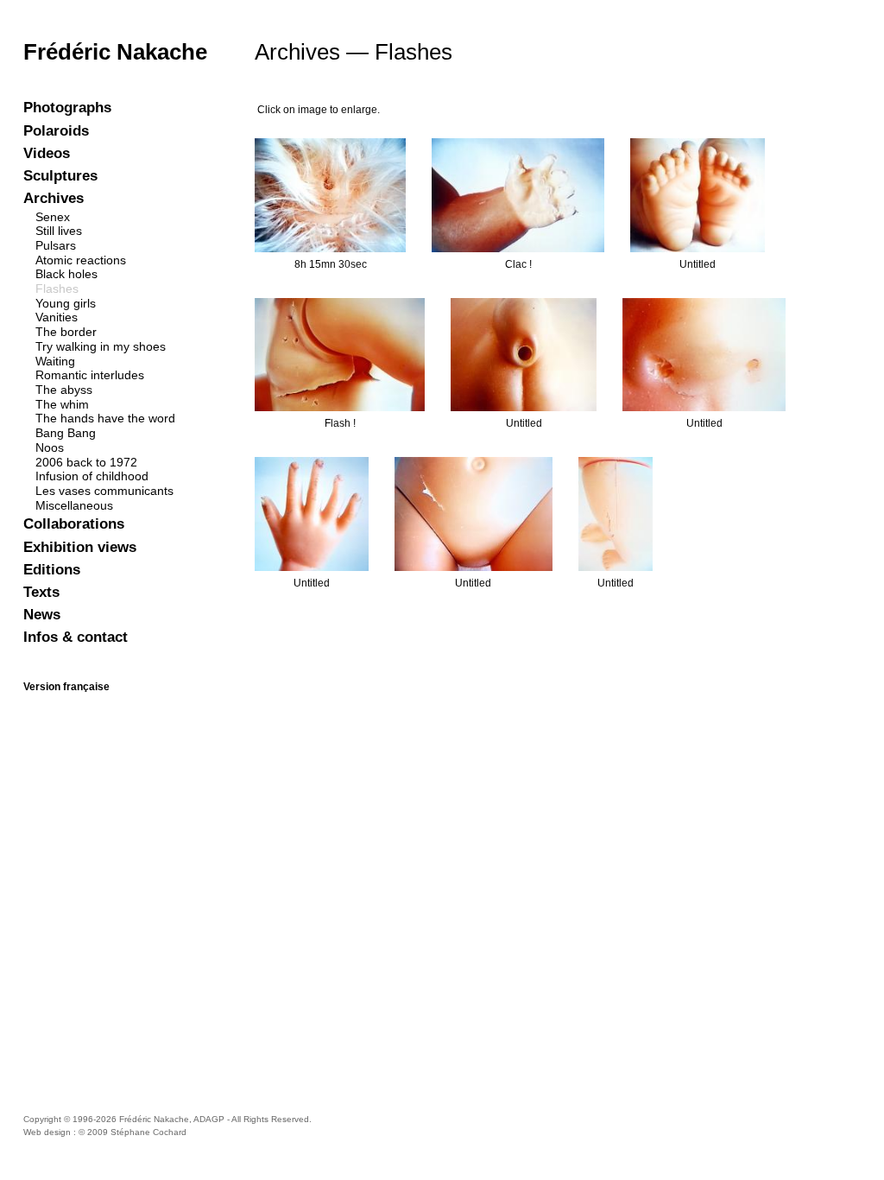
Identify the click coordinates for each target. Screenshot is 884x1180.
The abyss (63, 390)
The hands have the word (105, 418)
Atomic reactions (80, 260)
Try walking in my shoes (100, 346)
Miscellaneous (74, 505)
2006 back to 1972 (86, 462)
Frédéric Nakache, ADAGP (171, 1119)
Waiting (55, 361)
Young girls (65, 303)
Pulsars (55, 245)
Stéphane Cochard (148, 1132)
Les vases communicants (104, 491)
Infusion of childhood (91, 476)
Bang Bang (65, 433)
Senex (52, 217)
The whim (62, 404)
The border (66, 332)
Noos (49, 447)
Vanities (56, 317)
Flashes (57, 288)
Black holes (66, 274)
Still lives (58, 231)
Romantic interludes (89, 375)
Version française (66, 687)
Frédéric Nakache (115, 52)
